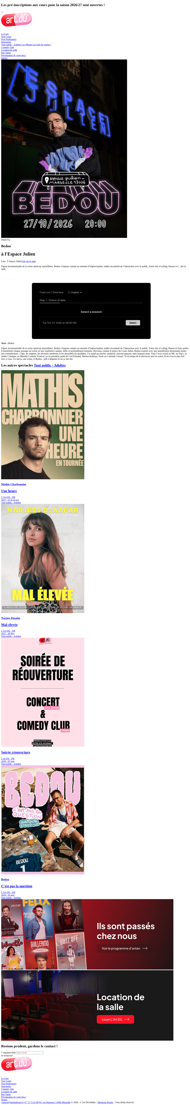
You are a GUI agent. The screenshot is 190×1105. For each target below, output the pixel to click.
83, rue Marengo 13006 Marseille (55, 1102)
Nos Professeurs (8, 39)
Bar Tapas (6, 52)
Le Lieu (5, 34)
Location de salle (9, 50)
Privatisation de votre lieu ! (13, 55)
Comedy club (7, 47)
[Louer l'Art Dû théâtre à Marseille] (87, 1040)
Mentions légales (105, 1102)
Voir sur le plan (29, 261)
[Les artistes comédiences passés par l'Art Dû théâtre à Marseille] (87, 968)
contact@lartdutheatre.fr (12, 1102)
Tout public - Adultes (50, 365)
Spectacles (6, 42)
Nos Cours (6, 36)
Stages (4, 58)
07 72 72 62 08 (31, 1102)
